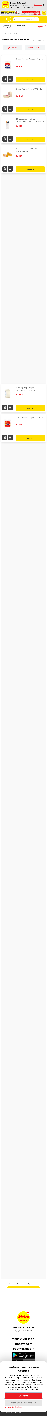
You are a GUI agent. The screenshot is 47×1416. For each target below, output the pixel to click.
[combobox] (26, 19)
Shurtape (13, 33)
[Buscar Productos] (36, 19)
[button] (4, 79)
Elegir (40, 27)
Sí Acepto (23, 1395)
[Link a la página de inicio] (5, 34)
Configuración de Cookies (23, 1403)
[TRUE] (30, 408)
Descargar (38, 5)
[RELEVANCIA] (35, 47)
